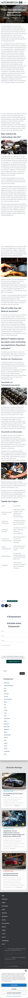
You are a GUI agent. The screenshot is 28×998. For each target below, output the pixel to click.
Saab (5, 740)
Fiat (5, 704)
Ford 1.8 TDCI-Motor (13, 966)
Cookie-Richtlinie (9, 996)
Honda (5, 710)
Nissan (5, 732)
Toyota (5, 748)
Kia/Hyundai (7, 718)
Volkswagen (7, 751)
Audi (5, 688)
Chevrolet (6, 693)
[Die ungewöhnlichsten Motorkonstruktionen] (14, 860)
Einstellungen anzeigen (14, 993)
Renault (5, 737)
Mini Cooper (7, 726)
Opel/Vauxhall (7, 735)
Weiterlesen (17, 805)
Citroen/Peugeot (8, 699)
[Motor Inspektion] (12, 2)
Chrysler (6, 696)
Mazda (5, 721)
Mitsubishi (6, 729)
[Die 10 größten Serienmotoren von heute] (14, 780)
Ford (5, 707)
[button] (26, 970)
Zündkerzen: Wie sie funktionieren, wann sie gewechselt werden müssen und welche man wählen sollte (14, 833)
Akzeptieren (14, 985)
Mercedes (6, 724)
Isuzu (5, 713)
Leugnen (14, 989)
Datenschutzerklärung (17, 996)
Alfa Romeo (6, 682)
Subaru (5, 743)
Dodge (5, 702)
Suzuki (5, 745)
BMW (5, 691)
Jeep (5, 715)
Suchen (5, 670)
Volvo (5, 754)
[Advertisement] (14, 98)
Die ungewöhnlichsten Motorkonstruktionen (10, 874)
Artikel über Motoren (9, 685)
